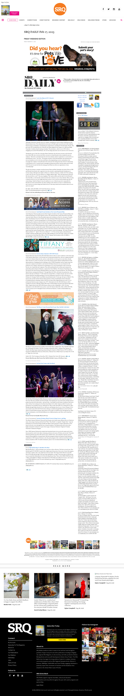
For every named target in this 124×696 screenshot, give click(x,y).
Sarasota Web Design (61, 560)
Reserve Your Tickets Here (83, 143)
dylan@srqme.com (38, 99)
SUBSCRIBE (62, 640)
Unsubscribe (69, 560)
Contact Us (11, 650)
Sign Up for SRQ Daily (82, 95)
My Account (11, 642)
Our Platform (12, 655)
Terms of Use (12, 663)
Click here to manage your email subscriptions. (90, 41)
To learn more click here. (31, 442)
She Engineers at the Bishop (92, 257)
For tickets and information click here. (33, 195)
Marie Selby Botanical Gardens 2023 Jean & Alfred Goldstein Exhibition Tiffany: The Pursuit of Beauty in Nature (88, 306)
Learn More (39, 685)
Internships (11, 657)
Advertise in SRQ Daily (82, 97)
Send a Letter (82, 99)
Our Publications (13, 652)
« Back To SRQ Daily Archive (31, 25)
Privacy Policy (12, 665)
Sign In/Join (5, 2)
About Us (11, 647)
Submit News (82, 101)
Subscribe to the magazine (16, 645)
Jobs (9, 660)
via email (93, 556)
